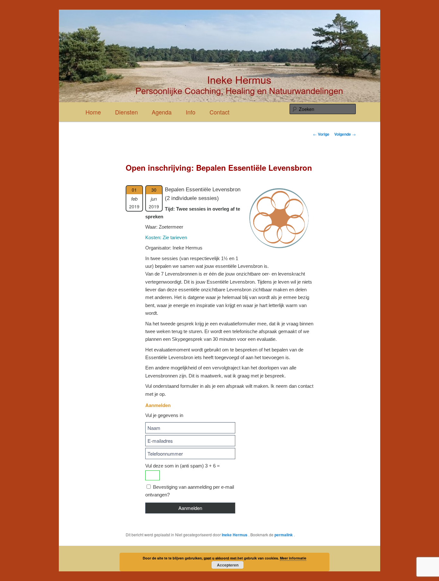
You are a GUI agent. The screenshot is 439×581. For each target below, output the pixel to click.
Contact (219, 112)
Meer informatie (293, 558)
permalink (284, 535)
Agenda (162, 112)
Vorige (321, 134)
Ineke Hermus (235, 535)
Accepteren (227, 565)
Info (190, 112)
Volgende (345, 134)
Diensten (126, 112)
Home (93, 112)
